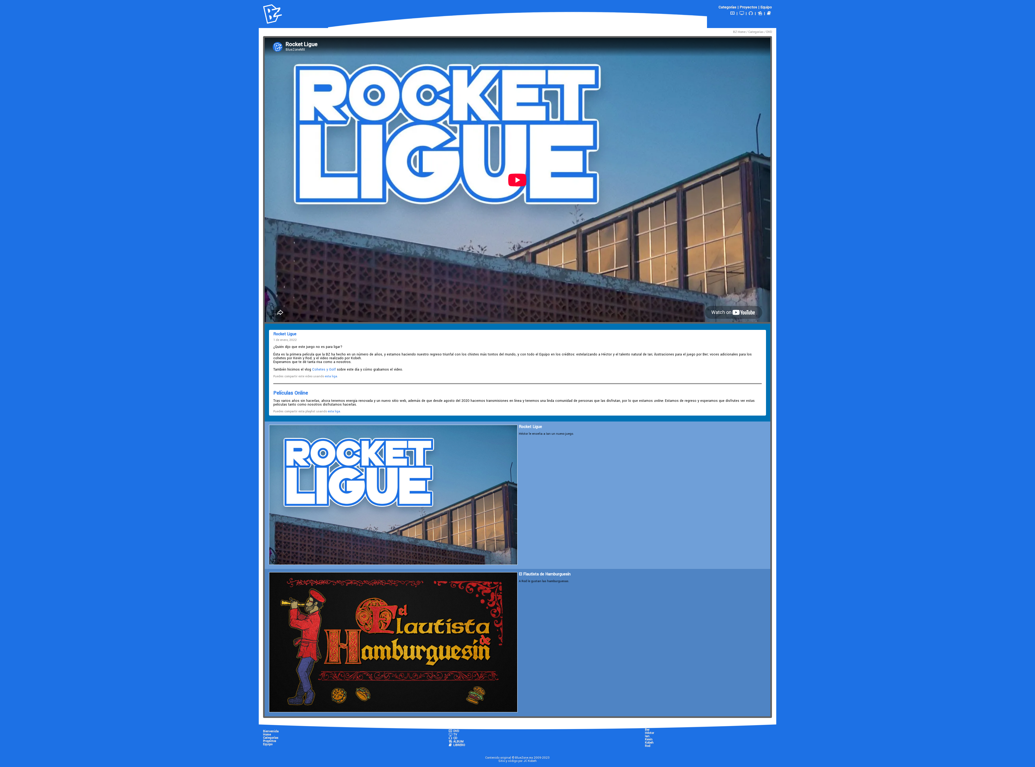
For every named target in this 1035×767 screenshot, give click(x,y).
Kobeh (649, 743)
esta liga (331, 376)
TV (455, 735)
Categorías (727, 7)
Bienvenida (271, 731)
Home (267, 735)
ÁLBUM (458, 742)
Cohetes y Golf (324, 369)
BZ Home (739, 32)
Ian (647, 736)
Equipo (766, 7)
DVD (769, 32)
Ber (647, 730)
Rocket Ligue (530, 427)
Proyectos (748, 7)
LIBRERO (459, 745)
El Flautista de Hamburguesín (545, 574)
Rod (647, 746)
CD (455, 738)
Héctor (649, 733)
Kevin (649, 739)
